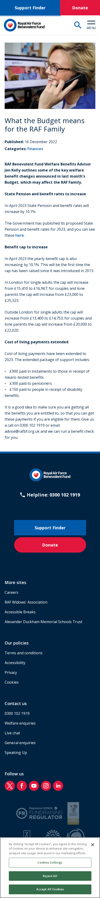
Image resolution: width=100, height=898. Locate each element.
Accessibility (15, 662)
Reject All (50, 876)
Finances (35, 148)
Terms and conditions (24, 652)
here (19, 235)
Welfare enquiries (20, 723)
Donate (80, 7)
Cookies (12, 682)
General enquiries (20, 742)
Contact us (16, 703)
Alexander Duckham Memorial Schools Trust (43, 621)
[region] (50, 867)
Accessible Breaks (20, 611)
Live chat (12, 733)
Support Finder (30, 7)
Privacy (11, 672)
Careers (11, 592)
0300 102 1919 (17, 713)
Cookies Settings (49, 862)
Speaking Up (16, 752)
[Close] (92, 845)
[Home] (24, 25)
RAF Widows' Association (26, 602)
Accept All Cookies (50, 889)
